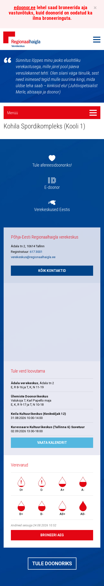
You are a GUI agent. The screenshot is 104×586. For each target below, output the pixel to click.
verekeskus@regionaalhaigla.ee (33, 257)
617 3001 (36, 252)
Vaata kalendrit (52, 443)
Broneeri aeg (52, 535)
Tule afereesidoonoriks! (52, 165)
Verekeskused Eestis (52, 209)
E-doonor (52, 187)
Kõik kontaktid (52, 271)
